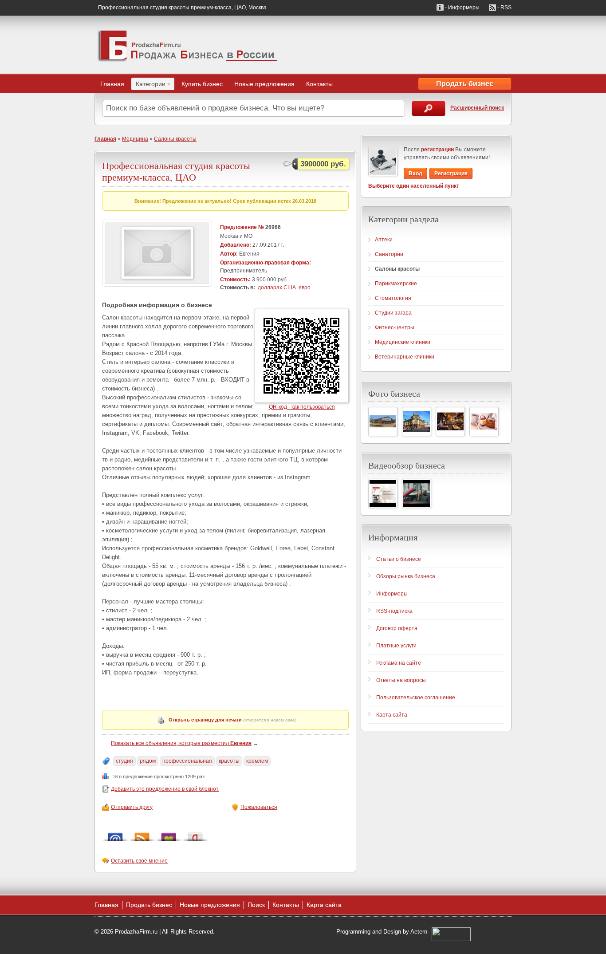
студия (124, 761)
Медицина (135, 139)
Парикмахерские (396, 283)
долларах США (277, 287)
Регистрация (451, 173)
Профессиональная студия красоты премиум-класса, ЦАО (176, 171)
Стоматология (393, 298)
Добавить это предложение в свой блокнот (165, 789)
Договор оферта (396, 628)
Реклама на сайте (398, 663)
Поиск (256, 904)
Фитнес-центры (394, 327)
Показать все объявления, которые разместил (181, 743)
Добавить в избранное (168, 834)
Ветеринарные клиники (404, 357)
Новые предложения (264, 83)
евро (305, 287)
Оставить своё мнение (139, 861)
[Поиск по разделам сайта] (428, 108)
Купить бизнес (202, 83)
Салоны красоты (175, 139)
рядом (148, 761)
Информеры (392, 594)
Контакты (319, 83)
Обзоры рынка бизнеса (405, 576)
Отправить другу (132, 807)
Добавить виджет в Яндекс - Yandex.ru (195, 834)
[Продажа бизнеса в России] (187, 45)
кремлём (257, 761)
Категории (148, 85)
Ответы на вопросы (401, 680)
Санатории (389, 254)
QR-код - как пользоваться (302, 407)
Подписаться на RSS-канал (142, 834)
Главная (112, 83)
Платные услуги (396, 646)
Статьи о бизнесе (398, 559)
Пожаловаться (258, 807)
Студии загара (393, 313)
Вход (415, 173)
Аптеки (384, 240)
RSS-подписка (394, 611)
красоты (229, 761)
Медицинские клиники (402, 342)
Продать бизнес (464, 83)
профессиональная (187, 761)
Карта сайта (391, 715)
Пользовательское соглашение (415, 697)
